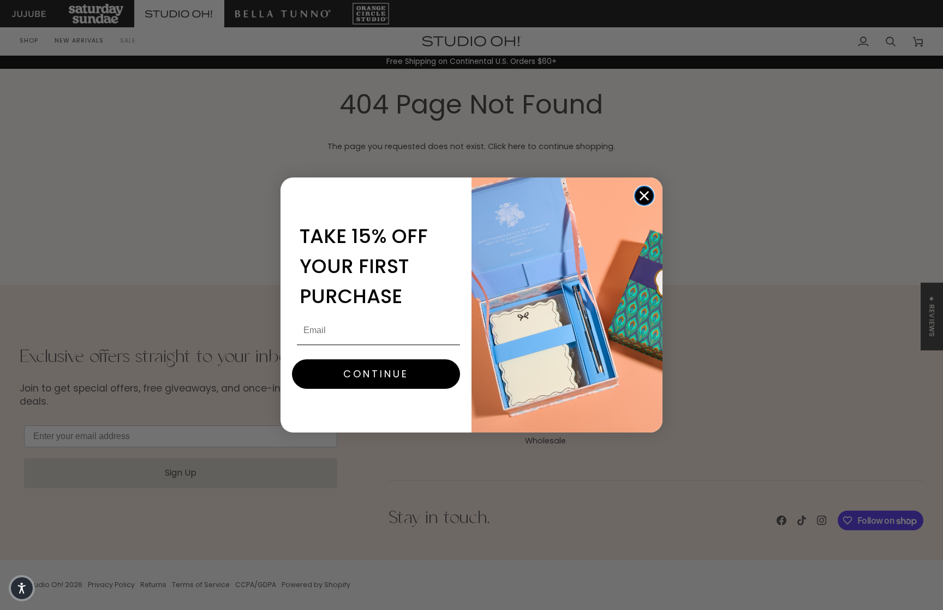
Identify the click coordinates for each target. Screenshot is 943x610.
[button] (22, 588)
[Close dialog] (644, 195)
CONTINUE (376, 374)
